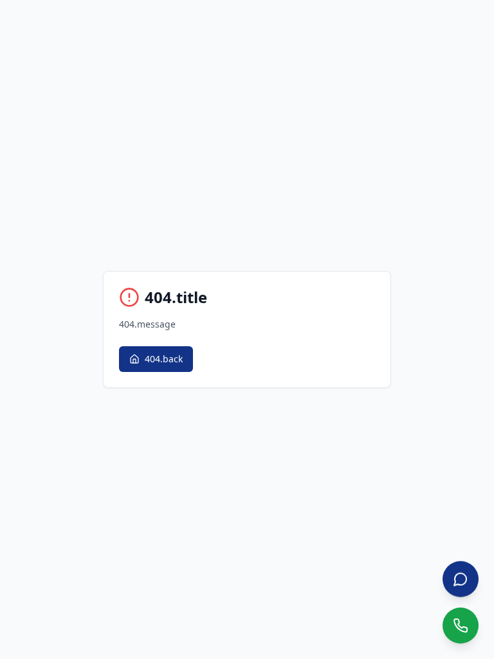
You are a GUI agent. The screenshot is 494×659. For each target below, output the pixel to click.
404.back (164, 359)
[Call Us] (461, 626)
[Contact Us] (461, 579)
